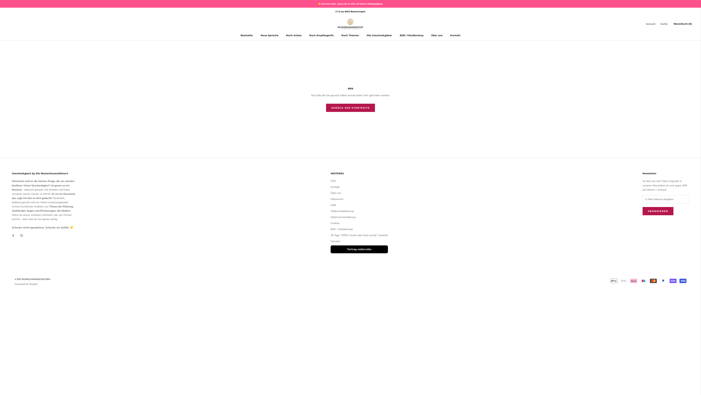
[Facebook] (13, 235)
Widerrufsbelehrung (342, 211)
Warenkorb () (682, 23)
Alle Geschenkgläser (379, 35)
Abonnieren (658, 211)
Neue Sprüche (269, 35)
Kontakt (455, 35)
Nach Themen (350, 35)
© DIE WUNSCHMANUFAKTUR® (32, 279)
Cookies (335, 223)
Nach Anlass (294, 35)
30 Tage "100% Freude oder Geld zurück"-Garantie (359, 235)
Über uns (437, 35)
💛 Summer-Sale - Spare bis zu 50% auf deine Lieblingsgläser (350, 4)
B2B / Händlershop (412, 35)
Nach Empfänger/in (321, 35)
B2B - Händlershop (342, 229)
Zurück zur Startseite (350, 107)
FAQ (333, 181)
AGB (333, 205)
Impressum (337, 199)
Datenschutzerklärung (343, 217)
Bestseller (247, 35)
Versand (335, 241)
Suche (664, 23)
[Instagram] (21, 235)
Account (650, 23)
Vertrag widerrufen (359, 249)
